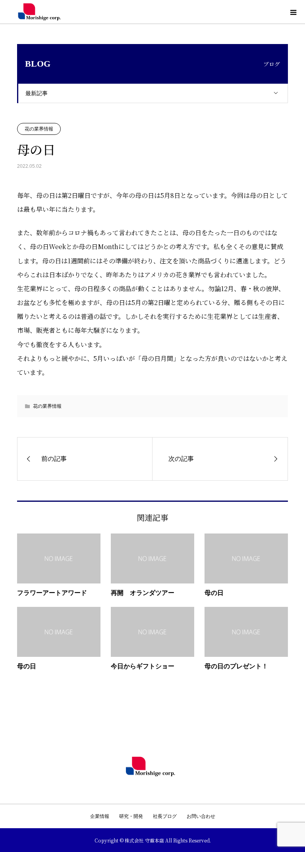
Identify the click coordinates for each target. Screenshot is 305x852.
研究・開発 (131, 816)
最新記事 (36, 93)
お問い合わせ (201, 816)
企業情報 (99, 816)
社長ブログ (165, 816)
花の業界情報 (39, 129)
